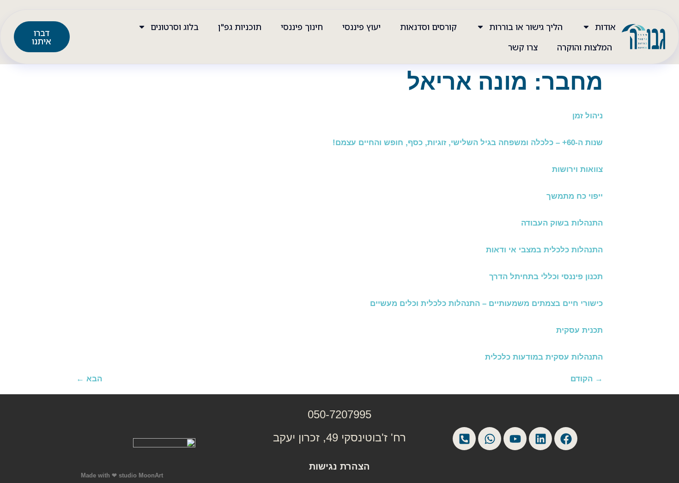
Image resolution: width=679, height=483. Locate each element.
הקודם (586, 378)
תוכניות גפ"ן (239, 26)
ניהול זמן (587, 115)
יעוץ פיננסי (361, 26)
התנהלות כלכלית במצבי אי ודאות (544, 249)
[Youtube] (515, 438)
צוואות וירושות (577, 169)
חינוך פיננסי (302, 26)
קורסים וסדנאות (428, 26)
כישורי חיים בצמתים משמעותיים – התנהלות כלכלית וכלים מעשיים (486, 303)
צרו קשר (523, 47)
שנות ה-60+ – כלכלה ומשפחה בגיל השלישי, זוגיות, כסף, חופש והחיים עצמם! (468, 142)
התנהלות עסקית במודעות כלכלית (544, 357)
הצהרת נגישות (339, 466)
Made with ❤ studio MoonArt (122, 475)
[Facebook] (565, 438)
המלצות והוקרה (584, 47)
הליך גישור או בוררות (526, 26)
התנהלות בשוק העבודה (562, 223)
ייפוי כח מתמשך (574, 196)
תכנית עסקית (579, 330)
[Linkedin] (540, 438)
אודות (605, 26)
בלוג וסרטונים (175, 26)
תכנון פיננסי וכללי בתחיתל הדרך (546, 276)
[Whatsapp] (489, 438)
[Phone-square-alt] (464, 438)
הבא (89, 378)
